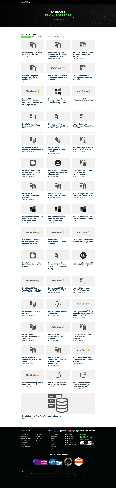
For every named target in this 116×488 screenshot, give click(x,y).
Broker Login (38, 440)
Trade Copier (23, 444)
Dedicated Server (61, 2)
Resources (53, 438)
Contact (52, 444)
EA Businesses (68, 440)
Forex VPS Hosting (24, 436)
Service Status (53, 446)
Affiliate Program (68, 442)
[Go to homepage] (26, 2)
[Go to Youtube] (91, 437)
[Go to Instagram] (84, 437)
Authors (52, 440)
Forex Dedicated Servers (26, 438)
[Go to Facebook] (81, 437)
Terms (69, 473)
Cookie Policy (77, 473)
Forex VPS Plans (51, 2)
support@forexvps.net (84, 439)
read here (28, 480)
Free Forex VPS (71, 2)
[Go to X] (87, 437)
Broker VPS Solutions (69, 436)
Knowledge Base (54, 436)
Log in (86, 2)
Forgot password (39, 438)
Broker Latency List (69, 438)
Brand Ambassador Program (71, 444)
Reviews (52, 448)
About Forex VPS (54, 442)
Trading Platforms (24, 442)
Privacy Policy (73, 473)
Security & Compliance (25, 446)
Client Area (38, 436)
